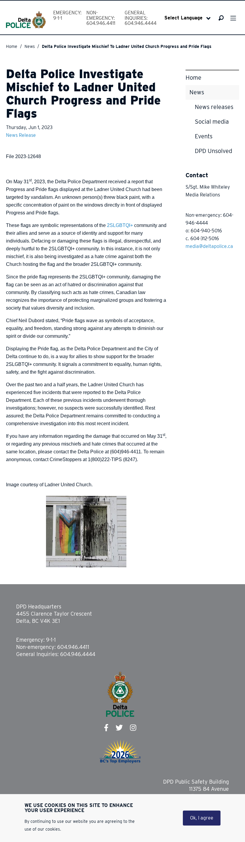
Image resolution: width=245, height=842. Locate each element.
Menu (233, 18)
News (29, 46)
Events (203, 136)
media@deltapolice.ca (209, 246)
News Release (21, 135)
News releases (214, 106)
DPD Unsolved (213, 151)
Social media (212, 121)
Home (11, 46)
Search (221, 18)
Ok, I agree (201, 818)
